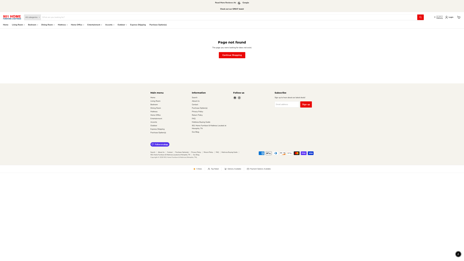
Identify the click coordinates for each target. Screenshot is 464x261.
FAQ (194, 118)
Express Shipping (138, 24)
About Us (195, 101)
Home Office (77, 24)
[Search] (420, 17)
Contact (195, 104)
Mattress (62, 24)
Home (5, 24)
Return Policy (197, 115)
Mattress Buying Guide (201, 122)
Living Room (17, 24)
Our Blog (195, 132)
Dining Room (47, 24)
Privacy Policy (197, 111)
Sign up (306, 104)
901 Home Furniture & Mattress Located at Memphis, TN (170, 155)
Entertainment (94, 24)
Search (194, 97)
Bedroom (32, 24)
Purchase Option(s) (158, 24)
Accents (109, 24)
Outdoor (122, 24)
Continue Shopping (232, 55)
